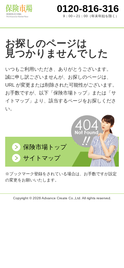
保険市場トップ (44, 147)
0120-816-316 (88, 8)
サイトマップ (41, 158)
